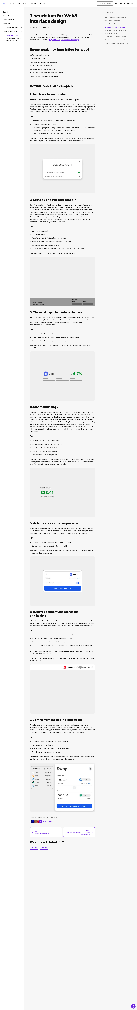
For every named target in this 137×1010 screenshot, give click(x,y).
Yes (35, 847)
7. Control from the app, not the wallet (116, 43)
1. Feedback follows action (113, 24)
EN (128, 3)
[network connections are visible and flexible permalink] (29, 613)
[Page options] (39, 27)
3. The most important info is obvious (116, 30)
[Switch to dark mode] (116, 4)
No (46, 847)
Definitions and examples (112, 20)
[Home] (4, 3)
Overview (6, 12)
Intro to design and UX (11, 31)
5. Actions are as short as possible (115, 36)
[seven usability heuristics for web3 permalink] (29, 50)
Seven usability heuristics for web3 (115, 17)
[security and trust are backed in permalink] (29, 200)
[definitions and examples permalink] (29, 86)
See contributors (49, 821)
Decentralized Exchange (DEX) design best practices (13, 41)
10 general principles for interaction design (65, 40)
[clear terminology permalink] (29, 407)
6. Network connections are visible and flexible (119, 40)
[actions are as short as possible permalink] (29, 523)
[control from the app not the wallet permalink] (29, 720)
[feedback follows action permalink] (29, 94)
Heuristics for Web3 (12, 35)
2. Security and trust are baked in (115, 27)
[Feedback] (133, 1006)
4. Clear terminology (111, 33)
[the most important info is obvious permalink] (29, 312)
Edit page (46, 28)
